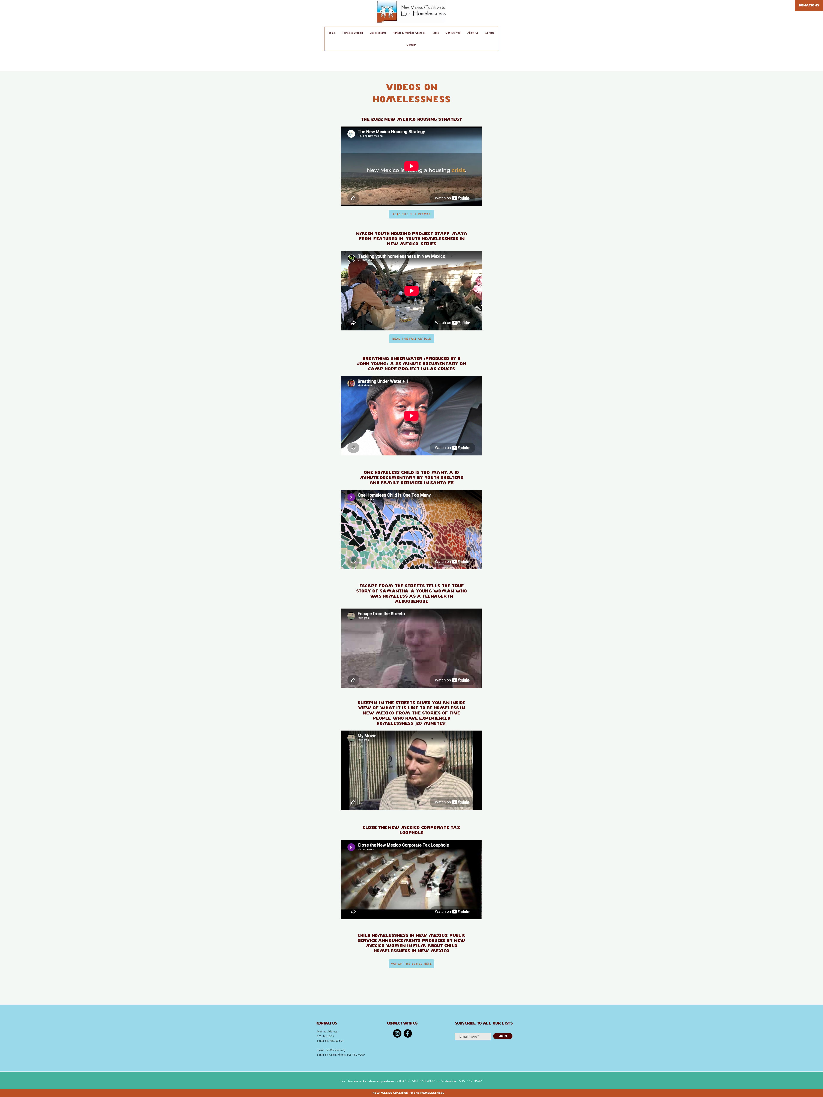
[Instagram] (397, 1033)
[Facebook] (408, 1033)
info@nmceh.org (335, 1050)
